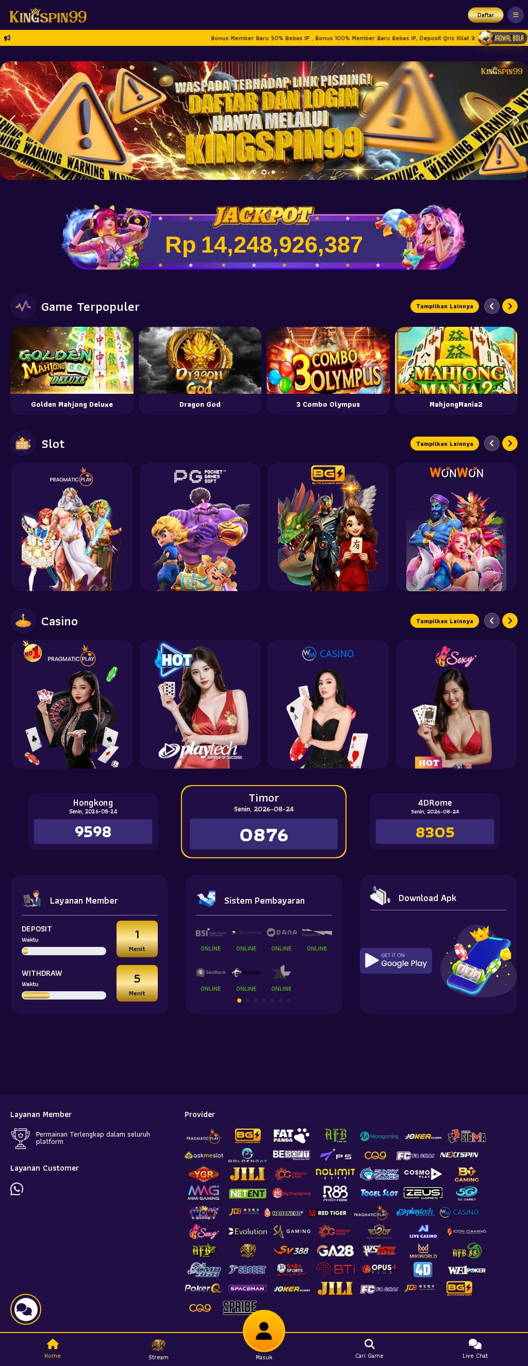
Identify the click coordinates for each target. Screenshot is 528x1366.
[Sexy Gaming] (456, 704)
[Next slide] (510, 306)
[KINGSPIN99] (45, 15)
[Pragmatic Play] (72, 526)
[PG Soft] (200, 526)
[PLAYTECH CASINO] (200, 704)
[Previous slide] (492, 306)
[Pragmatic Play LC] (72, 704)
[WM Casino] (328, 704)
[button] (516, 120)
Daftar (485, 15)
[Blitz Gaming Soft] (328, 526)
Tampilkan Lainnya (444, 306)
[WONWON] (456, 526)
